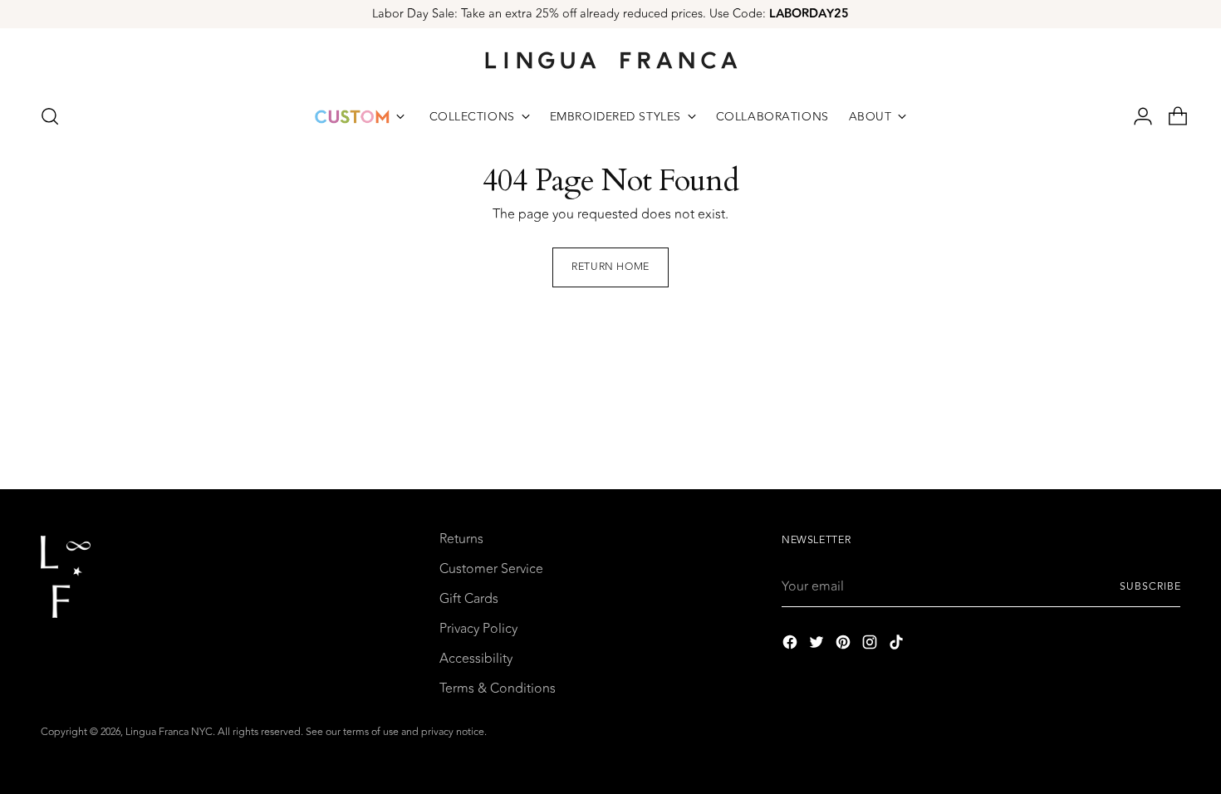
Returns (461, 539)
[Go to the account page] (1136, 116)
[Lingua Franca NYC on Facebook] (792, 645)
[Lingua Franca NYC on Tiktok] (898, 645)
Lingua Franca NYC (169, 732)
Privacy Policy (478, 629)
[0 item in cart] (1171, 116)
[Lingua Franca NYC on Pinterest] (845, 645)
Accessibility (475, 659)
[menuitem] (360, 116)
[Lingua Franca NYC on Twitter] (818, 645)
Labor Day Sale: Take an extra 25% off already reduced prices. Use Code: (610, 13)
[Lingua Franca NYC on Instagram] (871, 645)
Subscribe (1150, 587)
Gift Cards (468, 599)
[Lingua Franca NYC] (610, 60)
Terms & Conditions (497, 688)
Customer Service (491, 569)
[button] (49, 116)
